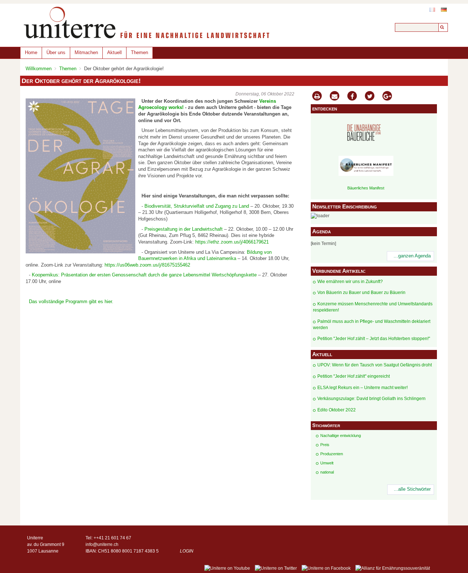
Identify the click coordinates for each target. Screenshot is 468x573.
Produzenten (331, 454)
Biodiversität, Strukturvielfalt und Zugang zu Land (196, 206)
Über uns (55, 52)
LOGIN (186, 551)
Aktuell (114, 52)
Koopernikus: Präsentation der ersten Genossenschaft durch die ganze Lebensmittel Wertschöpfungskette (144, 275)
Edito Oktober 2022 (336, 409)
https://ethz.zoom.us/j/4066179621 (232, 242)
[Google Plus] (387, 96)
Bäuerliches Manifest (365, 188)
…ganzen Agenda (412, 256)
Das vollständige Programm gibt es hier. (71, 301)
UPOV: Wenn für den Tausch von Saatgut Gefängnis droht (374, 364)
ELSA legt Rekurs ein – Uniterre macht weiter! (362, 387)
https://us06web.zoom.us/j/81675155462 (147, 265)
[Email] (334, 96)
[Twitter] (369, 96)
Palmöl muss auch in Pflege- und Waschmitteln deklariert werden (371, 324)
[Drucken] (317, 96)
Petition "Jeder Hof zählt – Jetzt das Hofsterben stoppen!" (373, 338)
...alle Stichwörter (412, 489)
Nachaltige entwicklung (340, 435)
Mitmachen (86, 52)
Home (31, 52)
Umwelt (326, 463)
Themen (139, 52)
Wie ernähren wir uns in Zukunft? (350, 281)
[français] (432, 9)
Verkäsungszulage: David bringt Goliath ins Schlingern (371, 398)
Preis (324, 444)
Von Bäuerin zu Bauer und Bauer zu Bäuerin (361, 292)
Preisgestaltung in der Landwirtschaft (183, 229)
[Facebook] (352, 96)
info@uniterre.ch (102, 544)
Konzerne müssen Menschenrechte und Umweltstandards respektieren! (373, 307)
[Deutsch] (444, 9)
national (327, 472)
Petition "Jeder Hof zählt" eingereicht (353, 376)
